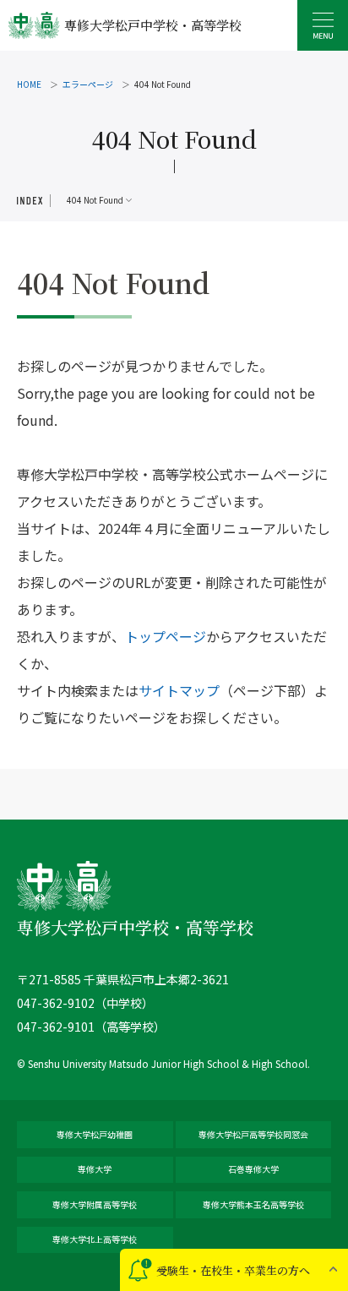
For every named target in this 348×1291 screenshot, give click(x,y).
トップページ (165, 636)
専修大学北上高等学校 (94, 1239)
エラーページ (88, 84)
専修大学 (94, 1169)
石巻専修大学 (253, 1169)
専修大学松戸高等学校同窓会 (253, 1134)
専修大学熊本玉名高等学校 (253, 1204)
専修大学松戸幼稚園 (95, 1134)
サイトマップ (179, 690)
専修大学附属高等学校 (94, 1204)
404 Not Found (95, 199)
